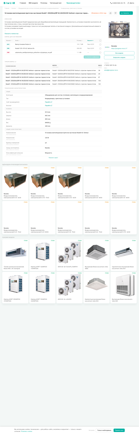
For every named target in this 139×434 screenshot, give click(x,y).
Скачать (126, 13)
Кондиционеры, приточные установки (71, 8)
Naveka (114, 46)
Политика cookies (26, 431)
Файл (17, 40)
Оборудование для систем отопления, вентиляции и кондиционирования (38, 8)
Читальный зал (55, 3)
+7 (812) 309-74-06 (110, 65)
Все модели (119, 53)
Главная (23, 3)
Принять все (119, 430)
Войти (132, 3)
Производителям (73, 3)
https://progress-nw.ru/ (118, 48)
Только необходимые (104, 430)
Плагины (43, 3)
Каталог (14, 8)
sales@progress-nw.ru (111, 70)
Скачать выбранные (93, 57)
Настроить (92, 430)
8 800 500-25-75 (119, 3)
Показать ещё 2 (53, 157)
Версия (90, 40)
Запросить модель (119, 57)
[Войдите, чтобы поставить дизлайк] (115, 13)
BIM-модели (33, 3)
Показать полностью (11, 33)
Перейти (47, 102)
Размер (80, 40)
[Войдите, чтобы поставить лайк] (110, 13)
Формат (9, 40)
